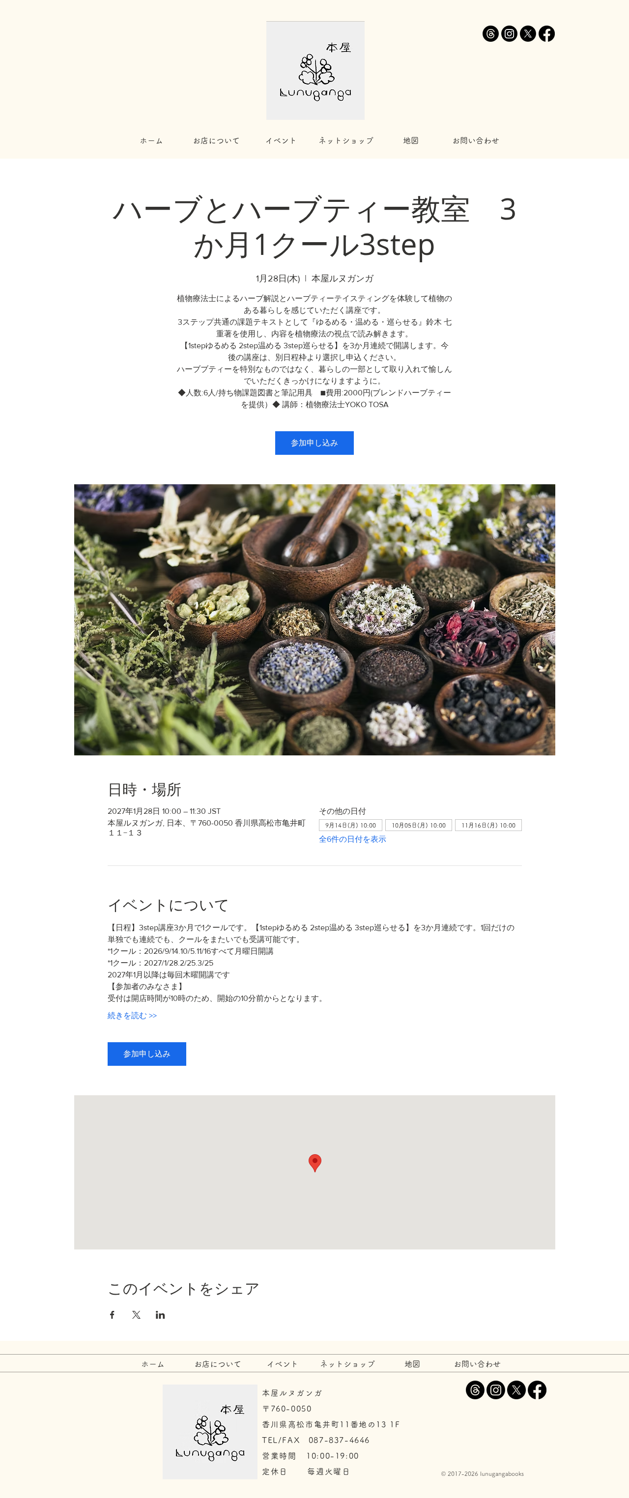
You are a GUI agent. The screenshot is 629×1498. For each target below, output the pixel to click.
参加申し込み (314, 443)
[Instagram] (509, 34)
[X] (528, 34)
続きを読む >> (132, 1015)
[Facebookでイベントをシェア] (112, 1315)
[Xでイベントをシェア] (136, 1315)
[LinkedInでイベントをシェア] (160, 1315)
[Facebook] (547, 34)
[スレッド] (491, 34)
